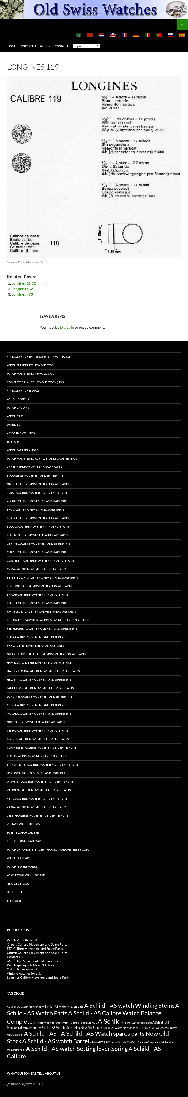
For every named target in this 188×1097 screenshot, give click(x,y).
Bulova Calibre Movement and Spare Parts (38, 526)
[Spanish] (182, 35)
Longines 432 (22, 288)
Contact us (62, 46)
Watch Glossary (19, 858)
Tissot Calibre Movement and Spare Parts (37, 492)
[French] (124, 35)
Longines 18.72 (23, 283)
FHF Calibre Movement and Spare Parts (35, 645)
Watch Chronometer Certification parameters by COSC (48, 849)
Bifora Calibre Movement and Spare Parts (38, 518)
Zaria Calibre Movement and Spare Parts (36, 807)
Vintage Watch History (24, 824)
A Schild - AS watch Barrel (55, 1041)
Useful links (16, 892)
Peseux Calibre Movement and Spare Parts (38, 730)
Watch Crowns (18, 407)
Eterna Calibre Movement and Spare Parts (38, 603)
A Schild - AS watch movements (62, 1006)
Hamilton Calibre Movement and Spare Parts (40, 662)
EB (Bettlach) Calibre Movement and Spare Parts (42, 577)
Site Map (13, 441)
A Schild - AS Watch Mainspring (24, 1006)
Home (12, 46)
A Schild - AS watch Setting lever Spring (77, 1048)
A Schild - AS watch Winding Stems (129, 1005)
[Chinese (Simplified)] (90, 35)
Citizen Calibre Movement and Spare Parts (38, 552)
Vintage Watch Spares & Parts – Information (39, 356)
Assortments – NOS (21, 433)
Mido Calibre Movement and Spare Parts (36, 705)
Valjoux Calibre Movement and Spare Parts (39, 790)
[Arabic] (79, 35)
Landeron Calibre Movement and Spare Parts (40, 688)
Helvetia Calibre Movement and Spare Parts (39, 679)
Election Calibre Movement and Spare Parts (39, 586)
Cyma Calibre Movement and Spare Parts (36, 569)
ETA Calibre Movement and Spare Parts (35, 475)
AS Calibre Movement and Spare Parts (34, 467)
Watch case (15, 416)
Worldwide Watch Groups (26, 875)
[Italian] (147, 35)
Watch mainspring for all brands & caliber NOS (42, 458)
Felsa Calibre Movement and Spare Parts (36, 637)
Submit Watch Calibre (23, 832)
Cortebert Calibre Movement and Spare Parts (41, 560)
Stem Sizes (14, 900)
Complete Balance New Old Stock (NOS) (35, 382)
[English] (113, 35)
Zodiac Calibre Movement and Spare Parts (38, 501)
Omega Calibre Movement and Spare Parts (38, 484)
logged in (67, 327)
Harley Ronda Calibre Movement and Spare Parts (43, 671)
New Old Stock (18, 883)
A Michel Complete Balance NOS (79, 1022)
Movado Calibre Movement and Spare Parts (39, 713)
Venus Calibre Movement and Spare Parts (37, 798)
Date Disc (13, 424)
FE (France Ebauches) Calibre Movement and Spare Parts (48, 620)
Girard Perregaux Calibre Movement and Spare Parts (46, 654)
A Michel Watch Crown (102, 1042)
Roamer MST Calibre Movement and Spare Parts (41, 747)
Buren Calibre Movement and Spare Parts (37, 535)
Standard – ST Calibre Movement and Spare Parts (42, 764)
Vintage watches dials (23, 390)
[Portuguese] (159, 35)
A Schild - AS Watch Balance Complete (137, 1042)
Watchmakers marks (22, 866)
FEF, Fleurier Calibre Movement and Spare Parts (42, 628)
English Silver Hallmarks (25, 841)
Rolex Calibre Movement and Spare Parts (37, 756)
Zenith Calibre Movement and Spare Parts (37, 815)
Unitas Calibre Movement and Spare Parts (37, 773)
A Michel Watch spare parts (137, 1022)
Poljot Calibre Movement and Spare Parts (38, 739)
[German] (136, 35)
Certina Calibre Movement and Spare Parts (38, 543)
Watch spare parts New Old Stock (31, 365)
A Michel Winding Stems (46, 1022)
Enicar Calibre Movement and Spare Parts (38, 594)
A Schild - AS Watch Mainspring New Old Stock (69, 1027)
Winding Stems (18, 399)
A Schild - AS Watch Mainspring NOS (121, 1027)
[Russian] (170, 35)
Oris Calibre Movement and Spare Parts (36, 722)
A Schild (109, 1021)
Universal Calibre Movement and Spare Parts (40, 781)
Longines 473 (22, 294)
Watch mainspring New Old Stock (31, 373)
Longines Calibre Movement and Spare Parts (39, 696)
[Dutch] (102, 35)
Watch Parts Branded (35, 46)
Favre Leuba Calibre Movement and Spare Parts (41, 611)
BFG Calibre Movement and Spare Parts (35, 509)
